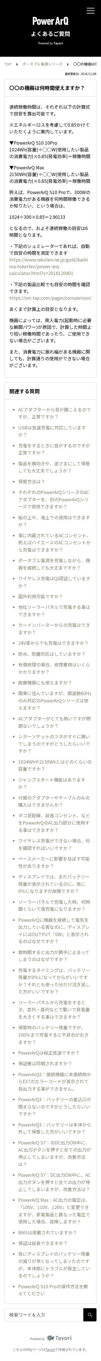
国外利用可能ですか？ (40, 596)
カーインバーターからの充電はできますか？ (54, 629)
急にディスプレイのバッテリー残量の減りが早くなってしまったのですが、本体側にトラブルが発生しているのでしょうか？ (54, 1264)
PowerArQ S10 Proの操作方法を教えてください (53, 1290)
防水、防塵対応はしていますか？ (52, 653)
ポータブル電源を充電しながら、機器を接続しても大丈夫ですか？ (54, 564)
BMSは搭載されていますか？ (47, 1232)
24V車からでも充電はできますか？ (53, 642)
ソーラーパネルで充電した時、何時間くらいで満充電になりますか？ (54, 905)
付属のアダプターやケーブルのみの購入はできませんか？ (54, 801)
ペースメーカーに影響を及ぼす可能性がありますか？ (54, 862)
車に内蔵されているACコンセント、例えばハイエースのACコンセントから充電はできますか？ (54, 542)
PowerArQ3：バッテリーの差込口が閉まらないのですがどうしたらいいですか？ (54, 1106)
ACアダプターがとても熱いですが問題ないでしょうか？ (54, 722)
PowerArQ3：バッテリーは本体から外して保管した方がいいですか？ (54, 1128)
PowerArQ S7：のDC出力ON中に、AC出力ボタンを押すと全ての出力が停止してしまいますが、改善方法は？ (54, 1153)
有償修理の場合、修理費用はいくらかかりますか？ (54, 668)
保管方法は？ (31, 481)
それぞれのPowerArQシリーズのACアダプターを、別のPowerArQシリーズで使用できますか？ (53, 499)
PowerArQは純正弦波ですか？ (49, 1052)
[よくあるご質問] (50, 21)
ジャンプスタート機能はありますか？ (51, 783)
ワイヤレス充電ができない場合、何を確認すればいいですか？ (54, 844)
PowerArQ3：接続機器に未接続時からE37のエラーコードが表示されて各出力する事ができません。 (54, 1081)
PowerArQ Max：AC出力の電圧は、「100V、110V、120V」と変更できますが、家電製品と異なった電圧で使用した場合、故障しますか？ (54, 1210)
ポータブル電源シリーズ (42, 64)
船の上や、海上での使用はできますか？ (54, 521)
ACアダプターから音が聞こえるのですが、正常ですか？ (54, 413)
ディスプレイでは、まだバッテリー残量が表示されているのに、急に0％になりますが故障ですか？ (54, 883)
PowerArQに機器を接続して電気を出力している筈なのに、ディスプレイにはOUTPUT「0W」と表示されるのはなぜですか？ (54, 930)
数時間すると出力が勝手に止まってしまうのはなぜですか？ (53, 956)
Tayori (50, 1349)
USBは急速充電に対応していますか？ (52, 431)
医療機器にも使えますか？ (45, 682)
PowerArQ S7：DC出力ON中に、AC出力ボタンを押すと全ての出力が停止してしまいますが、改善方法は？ (54, 1181)
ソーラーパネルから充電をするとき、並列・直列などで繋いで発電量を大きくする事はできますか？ (54, 1009)
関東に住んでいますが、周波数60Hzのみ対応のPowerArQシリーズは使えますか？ (54, 700)
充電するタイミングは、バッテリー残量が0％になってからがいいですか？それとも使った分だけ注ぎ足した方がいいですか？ (54, 981)
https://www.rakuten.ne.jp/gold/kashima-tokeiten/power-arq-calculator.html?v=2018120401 (48, 266)
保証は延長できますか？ (43, 1243)
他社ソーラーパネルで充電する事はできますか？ (54, 611)
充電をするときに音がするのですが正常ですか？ (54, 449)
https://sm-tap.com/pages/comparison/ (50, 297)
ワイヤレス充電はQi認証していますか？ (54, 582)
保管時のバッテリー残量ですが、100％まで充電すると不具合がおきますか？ (53, 1034)
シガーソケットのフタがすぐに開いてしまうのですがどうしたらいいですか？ (54, 743)
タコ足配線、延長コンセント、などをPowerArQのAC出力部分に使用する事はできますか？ (54, 822)
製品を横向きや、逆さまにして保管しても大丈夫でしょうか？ (54, 467)
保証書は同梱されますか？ (45, 1063)
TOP (8, 64)
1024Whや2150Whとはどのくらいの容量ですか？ (55, 765)
